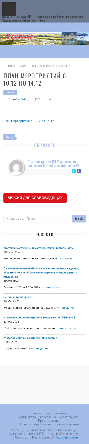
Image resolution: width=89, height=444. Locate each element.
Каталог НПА (24, 16)
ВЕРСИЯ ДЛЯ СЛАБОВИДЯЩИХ (35, 198)
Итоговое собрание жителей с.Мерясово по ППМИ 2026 (39, 317)
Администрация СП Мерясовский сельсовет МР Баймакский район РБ (54, 163)
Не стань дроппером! (17, 297)
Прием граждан (49, 421)
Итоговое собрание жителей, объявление (30, 338)
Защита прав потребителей (18, 20)
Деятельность (69, 417)
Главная (11, 65)
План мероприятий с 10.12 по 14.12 (28, 121)
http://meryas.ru (67, 437)
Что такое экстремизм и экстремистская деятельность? (38, 248)
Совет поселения (56, 413)
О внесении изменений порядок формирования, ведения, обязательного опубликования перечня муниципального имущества (41, 272)
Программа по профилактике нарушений (59, 16)
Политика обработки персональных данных (49, 424)
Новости (7, 16)
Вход (42, 20)
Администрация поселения (38, 417)
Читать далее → (65, 258)
